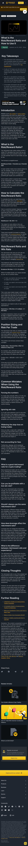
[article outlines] (25, 12)
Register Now (14, 758)
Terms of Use (12, 837)
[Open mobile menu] (26, 3)
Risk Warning (17, 837)
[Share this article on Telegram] (15, 671)
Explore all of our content (13, 773)
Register (21, 2)
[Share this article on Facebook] (9, 671)
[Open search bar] (15, 3)
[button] (25, 3)
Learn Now (23, 9)
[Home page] (10, 3)
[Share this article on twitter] (2, 671)
